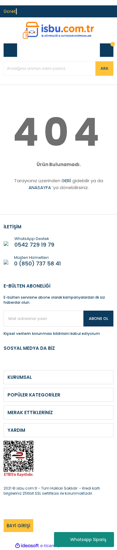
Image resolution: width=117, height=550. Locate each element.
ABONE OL (98, 318)
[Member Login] (10, 50)
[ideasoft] (27, 546)
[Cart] (106, 50)
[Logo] (58, 30)
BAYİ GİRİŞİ (18, 525)
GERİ (66, 180)
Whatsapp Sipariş (88, 540)
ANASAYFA (39, 187)
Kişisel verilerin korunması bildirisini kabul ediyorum (52, 333)
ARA (104, 68)
